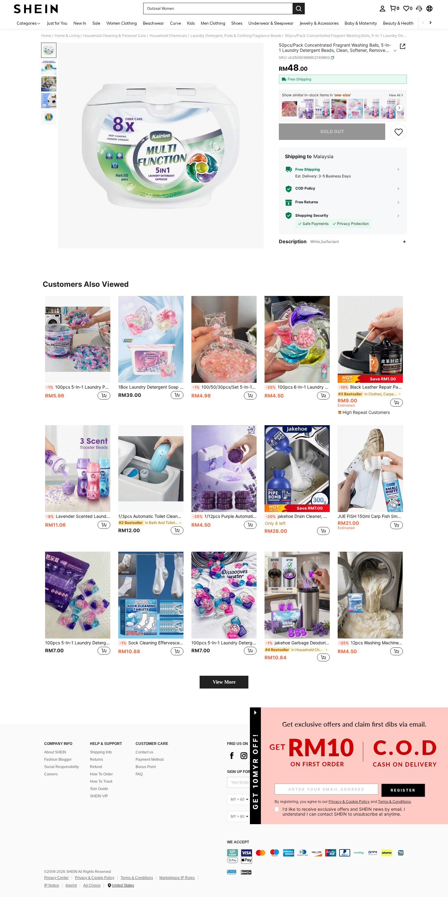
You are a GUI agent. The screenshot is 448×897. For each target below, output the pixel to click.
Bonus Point (146, 767)
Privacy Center (56, 878)
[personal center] (382, 8)
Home (46, 36)
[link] (394, 8)
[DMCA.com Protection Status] (246, 872)
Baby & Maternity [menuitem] (361, 23)
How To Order (101, 774)
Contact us (144, 752)
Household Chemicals (168, 36)
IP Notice (51, 885)
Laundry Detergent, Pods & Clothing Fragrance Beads (235, 36)
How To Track (101, 781)
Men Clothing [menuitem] (213, 23)
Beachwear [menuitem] (153, 23)
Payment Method (150, 759)
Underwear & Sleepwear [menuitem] (270, 23)
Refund (96, 767)
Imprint (71, 885)
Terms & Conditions (137, 878)
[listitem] (289, 109)
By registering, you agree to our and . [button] (343, 801)
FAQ (139, 774)
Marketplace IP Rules (177, 878)
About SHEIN (55, 752)
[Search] (299, 8)
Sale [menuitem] (96, 23)
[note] (370, 379)
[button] (419, 8)
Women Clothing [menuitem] (121, 23)
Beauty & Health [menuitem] (398, 23)
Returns (96, 759)
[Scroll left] (423, 23)
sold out (332, 131)
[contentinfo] (318, 856)
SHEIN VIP (99, 796)
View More (224, 682)
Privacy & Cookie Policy (94, 878)
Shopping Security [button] (311, 215)
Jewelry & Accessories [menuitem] (319, 23)
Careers (51, 774)
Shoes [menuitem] (236, 23)
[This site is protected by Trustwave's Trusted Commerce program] (231, 872)
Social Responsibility (61, 767)
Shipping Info (101, 752)
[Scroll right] (430, 23)
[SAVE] (398, 131)
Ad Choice (92, 885)
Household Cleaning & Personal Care (114, 36)
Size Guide (99, 789)
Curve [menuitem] (175, 23)
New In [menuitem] (79, 23)
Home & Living (67, 36)
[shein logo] (36, 8)
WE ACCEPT (238, 842)
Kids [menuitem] (191, 23)
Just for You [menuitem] (57, 23)
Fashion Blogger (58, 759)
